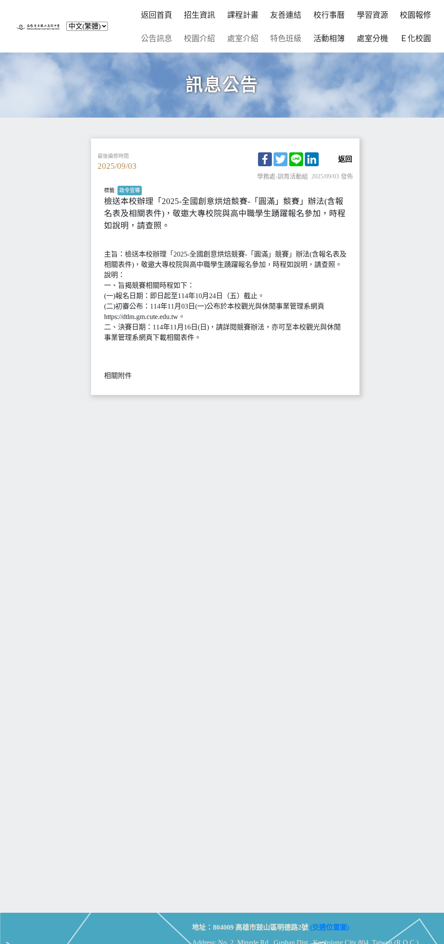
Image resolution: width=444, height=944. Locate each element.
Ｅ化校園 (415, 38)
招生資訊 (199, 15)
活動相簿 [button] (329, 38)
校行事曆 (329, 15)
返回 (345, 159)
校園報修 (415, 15)
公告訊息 (156, 38)
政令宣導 (129, 190)
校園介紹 (199, 38)
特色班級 (285, 38)
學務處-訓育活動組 (282, 176)
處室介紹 (242, 38)
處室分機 (372, 38)
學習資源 (372, 15)
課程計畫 (242, 15)
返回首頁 (156, 15)
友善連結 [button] (285, 15)
